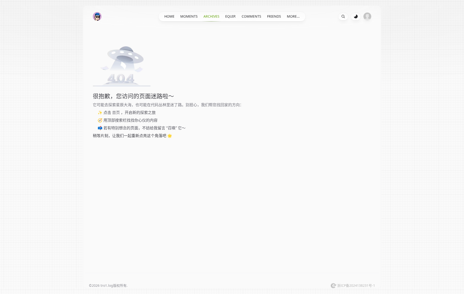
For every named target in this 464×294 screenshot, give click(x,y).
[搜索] (343, 16)
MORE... (293, 16)
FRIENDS (274, 16)
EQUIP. (230, 16)
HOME (169, 16)
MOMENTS (189, 16)
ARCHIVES (211, 16)
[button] (97, 16)
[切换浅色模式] (356, 16)
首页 (116, 112)
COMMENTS (251, 16)
